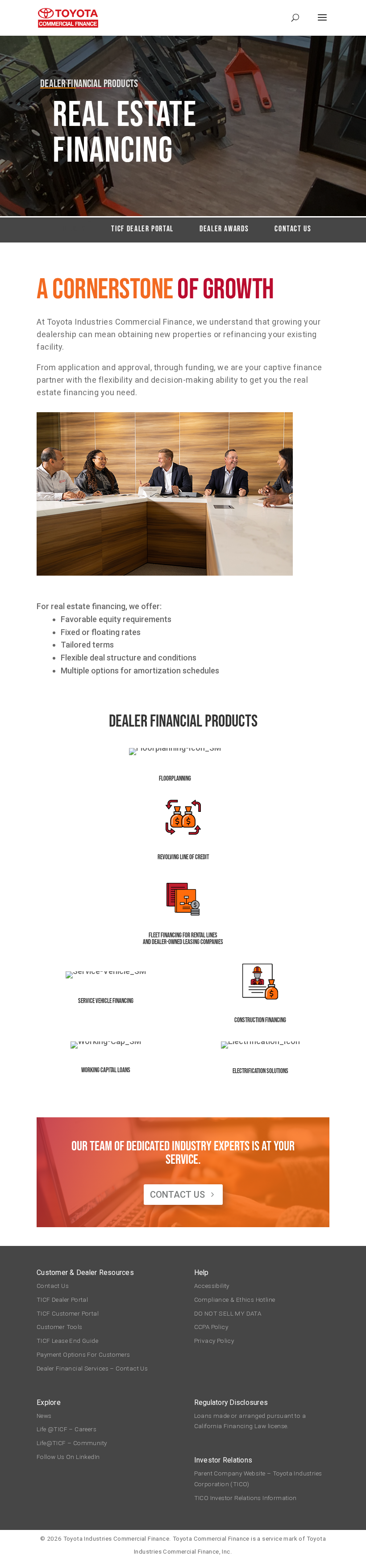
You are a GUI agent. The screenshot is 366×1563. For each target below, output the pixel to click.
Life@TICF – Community (72, 1442)
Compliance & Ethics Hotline (236, 1299)
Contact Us (292, 229)
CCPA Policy (211, 1326)
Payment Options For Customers (83, 1354)
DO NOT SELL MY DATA (228, 1313)
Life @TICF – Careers (66, 1429)
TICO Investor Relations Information (245, 1497)
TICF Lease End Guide (67, 1340)
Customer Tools (60, 1326)
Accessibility (211, 1285)
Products (69, 229)
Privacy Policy (214, 1340)
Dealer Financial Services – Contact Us (92, 1368)
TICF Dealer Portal (142, 229)
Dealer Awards (224, 229)
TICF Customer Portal (68, 1313)
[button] (322, 23)
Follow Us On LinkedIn (68, 1456)
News (44, 1415)
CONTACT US (177, 1194)
